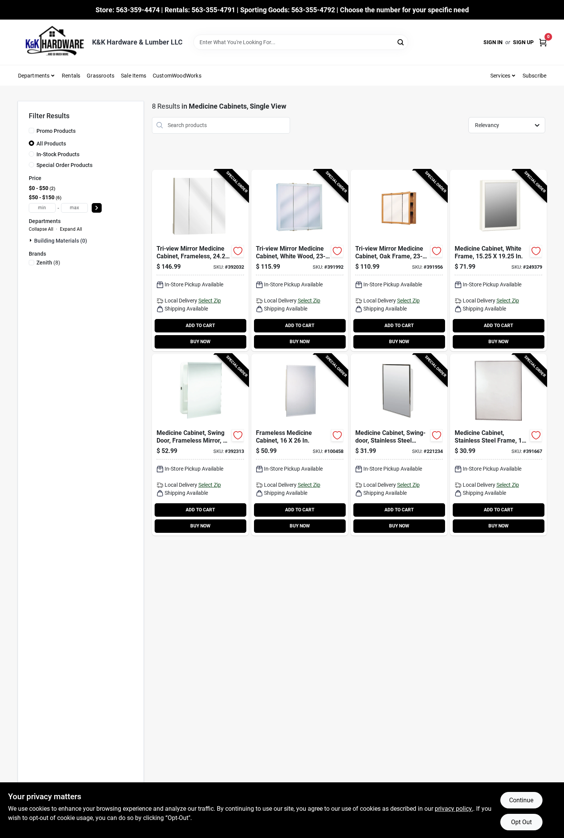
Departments (34, 76)
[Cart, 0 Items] (543, 42)
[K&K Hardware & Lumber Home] (52, 42)
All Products (51, 143)
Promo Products (56, 131)
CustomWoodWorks (177, 76)
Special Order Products (64, 165)
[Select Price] (97, 208)
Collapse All (41, 229)
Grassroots (100, 76)
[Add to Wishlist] (238, 251)
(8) (48, 262)
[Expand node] (31, 240)
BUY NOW (200, 341)
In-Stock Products (57, 154)
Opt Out (521, 822)
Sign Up (523, 42)
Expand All (71, 229)
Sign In (493, 42)
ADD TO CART (200, 325)
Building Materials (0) (60, 241)
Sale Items (133, 76)
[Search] (401, 41)
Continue (521, 800)
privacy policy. (454, 808)
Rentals (71, 76)
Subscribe (535, 76)
